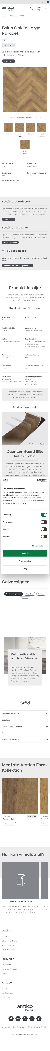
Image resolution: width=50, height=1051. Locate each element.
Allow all (25, 553)
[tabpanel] (25, 713)
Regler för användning (38, 1027)
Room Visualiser (8, 945)
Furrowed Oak (8, 819)
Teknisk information (10, 969)
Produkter (14, 15)
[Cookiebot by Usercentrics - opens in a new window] (37, 480)
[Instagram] (18, 1018)
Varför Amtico (7, 993)
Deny (25, 569)
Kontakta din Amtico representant (17, 266)
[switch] (44, 522)
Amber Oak (45, 819)
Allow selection (25, 561)
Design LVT (6, 936)
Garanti (5, 974)
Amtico (5, 15)
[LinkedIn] (32, 1018)
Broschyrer (6, 965)
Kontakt (5, 988)
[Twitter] (25, 1018)
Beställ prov (8, 61)
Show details (37, 546)
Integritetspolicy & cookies (13, 1027)
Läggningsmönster (9, 941)
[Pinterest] (39, 1018)
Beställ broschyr (10, 242)
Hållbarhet (6, 997)
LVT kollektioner (8, 950)
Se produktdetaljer (10, 180)
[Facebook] (11, 1018)
